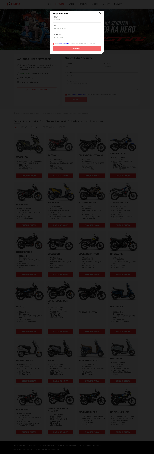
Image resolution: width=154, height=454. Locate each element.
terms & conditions (64, 44)
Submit (77, 49)
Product (57, 34)
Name (57, 17)
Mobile (57, 26)
